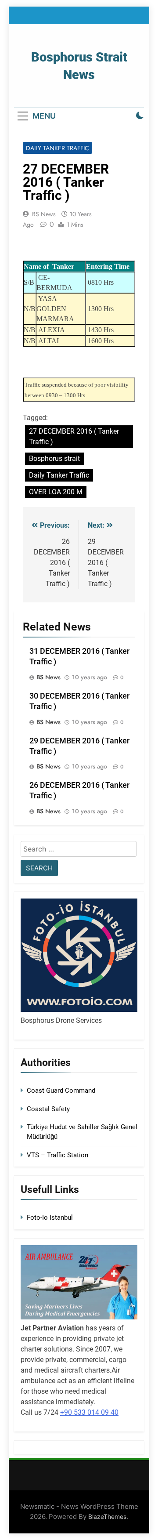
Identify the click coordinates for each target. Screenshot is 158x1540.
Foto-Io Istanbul (50, 1217)
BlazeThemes (107, 1516)
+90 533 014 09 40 (89, 1412)
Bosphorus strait (54, 458)
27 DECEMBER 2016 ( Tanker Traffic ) (74, 436)
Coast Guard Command (61, 1090)
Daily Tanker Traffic (57, 148)
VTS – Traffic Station (57, 1155)
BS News (44, 214)
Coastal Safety (48, 1109)
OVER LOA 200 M (56, 492)
